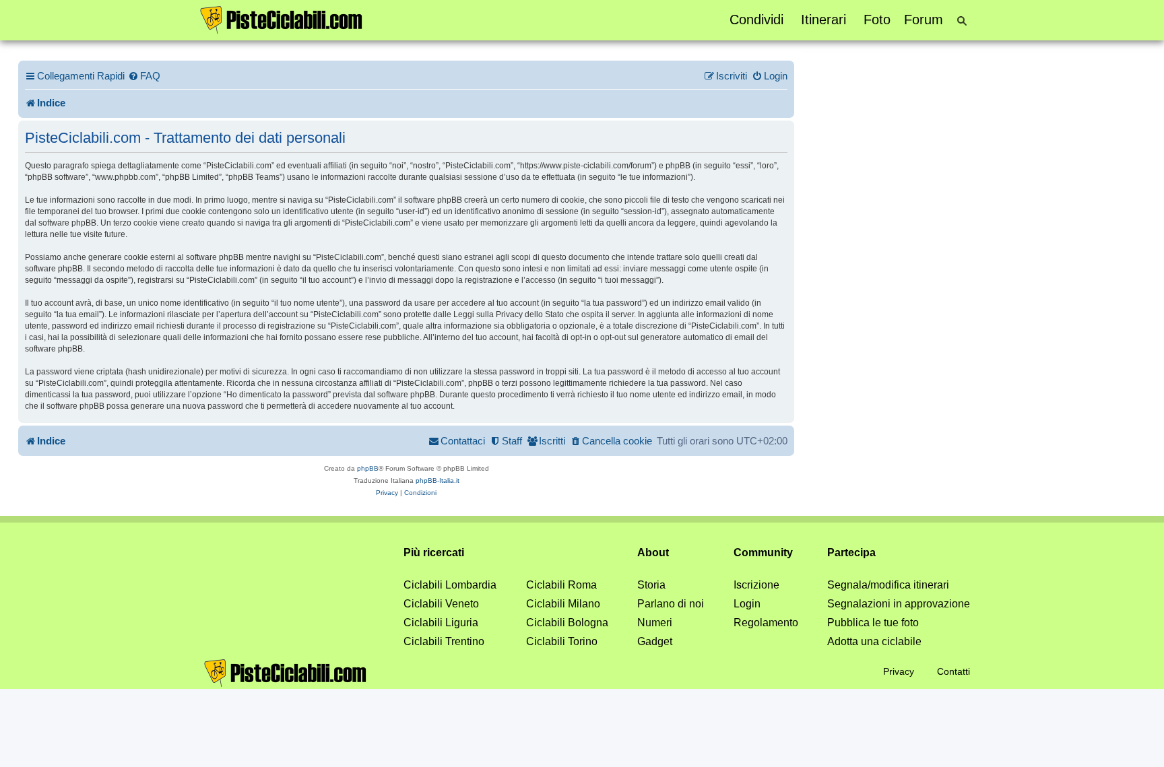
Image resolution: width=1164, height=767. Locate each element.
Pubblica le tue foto (873, 622)
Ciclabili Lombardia (449, 585)
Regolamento (766, 622)
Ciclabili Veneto (441, 603)
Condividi (756, 19)
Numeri (654, 622)
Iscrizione (756, 585)
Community (763, 552)
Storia (651, 585)
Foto (877, 19)
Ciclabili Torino (561, 641)
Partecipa (851, 552)
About (653, 552)
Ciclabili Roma (561, 585)
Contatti (953, 671)
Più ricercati (433, 552)
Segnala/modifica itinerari (888, 585)
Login (747, 603)
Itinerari (823, 19)
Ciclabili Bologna (567, 622)
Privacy (898, 671)
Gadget (654, 641)
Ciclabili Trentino (443, 641)
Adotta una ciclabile (874, 641)
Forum (923, 19)
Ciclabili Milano (563, 603)
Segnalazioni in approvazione (898, 603)
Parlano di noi (670, 603)
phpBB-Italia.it (437, 480)
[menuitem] (144, 76)
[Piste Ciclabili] (281, 18)
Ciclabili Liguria (440, 622)
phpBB (368, 468)
